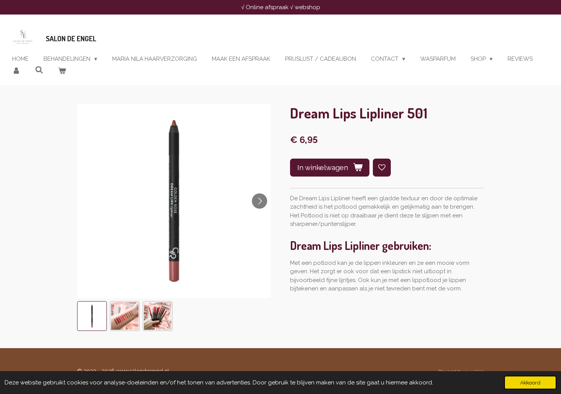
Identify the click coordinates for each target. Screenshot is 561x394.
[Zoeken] (39, 70)
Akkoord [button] (530, 382)
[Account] (16, 71)
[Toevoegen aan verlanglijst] (382, 168)
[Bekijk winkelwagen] (62, 71)
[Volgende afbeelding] (259, 201)
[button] (92, 316)
